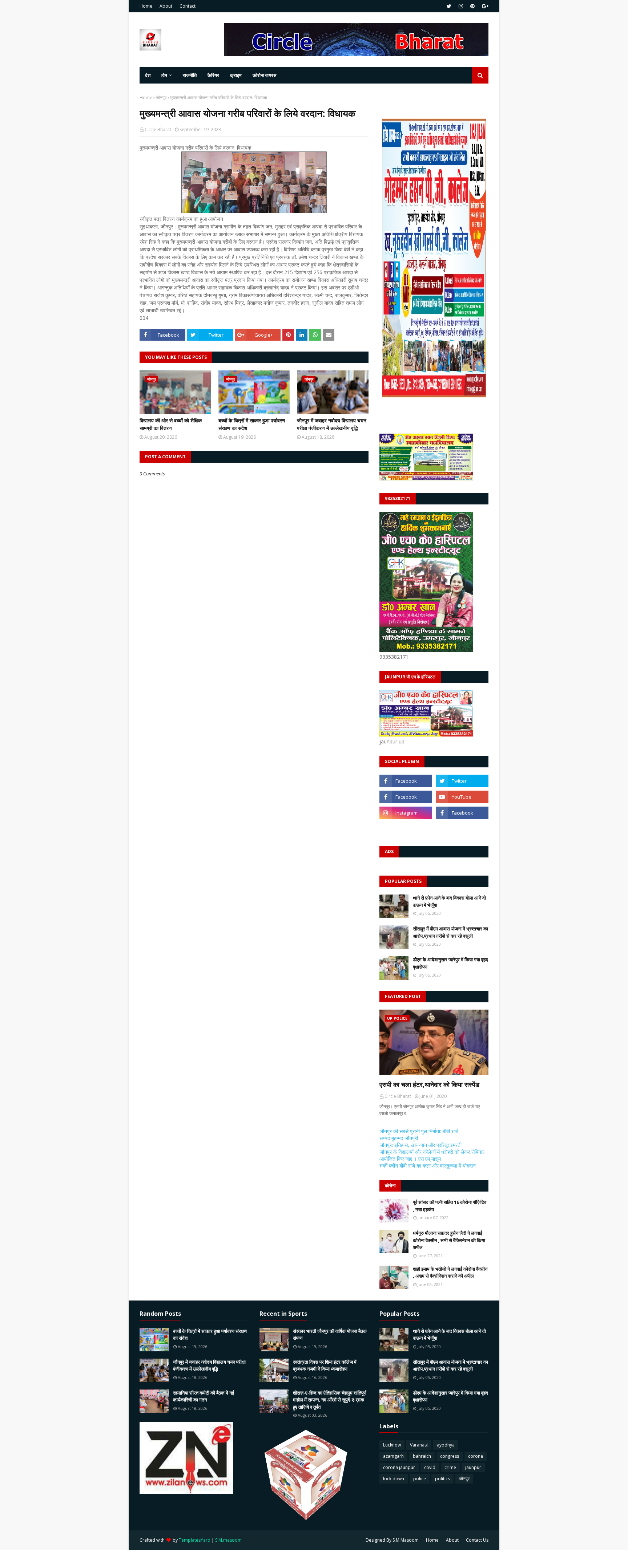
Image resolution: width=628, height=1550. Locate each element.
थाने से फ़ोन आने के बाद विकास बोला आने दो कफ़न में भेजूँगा (449, 901)
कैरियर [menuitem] (213, 75)
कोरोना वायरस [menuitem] (265, 75)
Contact (188, 6)
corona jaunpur (399, 1467)
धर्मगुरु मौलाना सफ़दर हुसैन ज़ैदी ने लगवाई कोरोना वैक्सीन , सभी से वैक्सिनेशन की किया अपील (449, 1240)
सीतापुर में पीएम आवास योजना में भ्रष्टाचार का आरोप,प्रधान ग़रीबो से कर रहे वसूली (450, 932)
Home (146, 6)
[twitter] (449, 6)
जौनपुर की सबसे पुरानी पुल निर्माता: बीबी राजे (418, 1131)
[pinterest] (472, 6)
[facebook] (405, 781)
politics (442, 1479)
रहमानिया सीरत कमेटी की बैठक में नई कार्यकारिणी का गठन (203, 1396)
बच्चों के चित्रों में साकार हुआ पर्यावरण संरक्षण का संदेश (251, 424)
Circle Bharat (158, 129)
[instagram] (461, 6)
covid (429, 1467)
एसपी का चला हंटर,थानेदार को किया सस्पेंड (429, 1084)
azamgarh (393, 1456)
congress (449, 1456)
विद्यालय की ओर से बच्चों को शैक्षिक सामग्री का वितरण (171, 424)
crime (450, 1467)
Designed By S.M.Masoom (392, 1540)
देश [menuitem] (147, 75)
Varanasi (419, 1445)
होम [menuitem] (164, 75)
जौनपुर (161, 97)
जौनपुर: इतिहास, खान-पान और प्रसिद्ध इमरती (420, 1144)
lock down (393, 1479)
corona (475, 1456)
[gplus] (484, 6)
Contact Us (477, 1540)
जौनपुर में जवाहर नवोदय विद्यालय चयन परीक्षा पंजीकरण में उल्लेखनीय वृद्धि (331, 424)
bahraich (422, 1456)
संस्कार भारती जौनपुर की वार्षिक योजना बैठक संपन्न (330, 1335)
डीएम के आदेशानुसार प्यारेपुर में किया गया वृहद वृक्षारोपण (450, 963)
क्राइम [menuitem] (236, 75)
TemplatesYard (194, 1540)
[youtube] (462, 797)
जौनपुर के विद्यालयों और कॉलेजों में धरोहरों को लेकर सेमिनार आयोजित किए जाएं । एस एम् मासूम (431, 1155)
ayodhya (446, 1445)
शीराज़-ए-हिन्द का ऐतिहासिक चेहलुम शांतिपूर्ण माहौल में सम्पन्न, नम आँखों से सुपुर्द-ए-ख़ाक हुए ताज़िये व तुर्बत (329, 1399)
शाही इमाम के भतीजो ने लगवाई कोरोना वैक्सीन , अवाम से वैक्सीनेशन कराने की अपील (450, 1272)
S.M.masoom (228, 1540)
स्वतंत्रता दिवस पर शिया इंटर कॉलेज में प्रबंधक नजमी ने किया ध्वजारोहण (325, 1365)
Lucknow (392, 1445)
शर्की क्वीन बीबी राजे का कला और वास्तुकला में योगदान (427, 1165)
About (166, 6)
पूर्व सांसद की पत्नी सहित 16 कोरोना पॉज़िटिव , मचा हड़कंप (449, 1206)
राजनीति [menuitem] (190, 75)
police (419, 1479)
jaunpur (473, 1467)
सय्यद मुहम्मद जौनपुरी (398, 1138)
